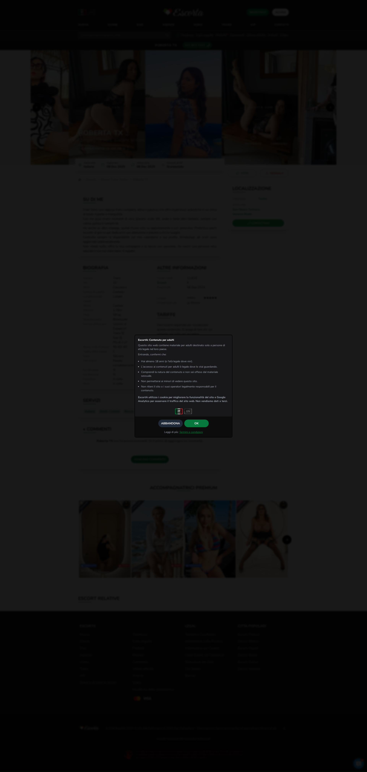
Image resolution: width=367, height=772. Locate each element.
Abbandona (170, 423)
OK (196, 423)
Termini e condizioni (191, 432)
